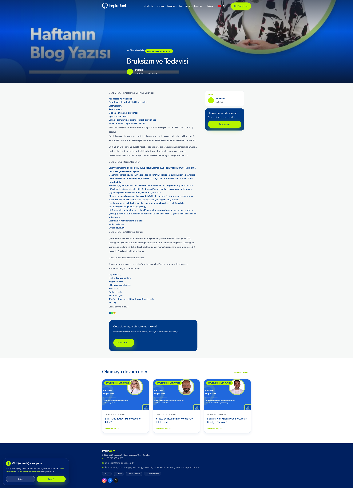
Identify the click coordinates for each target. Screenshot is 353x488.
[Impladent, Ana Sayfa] (114, 6)
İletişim (210, 6)
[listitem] (104, 480)
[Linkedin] (110, 313)
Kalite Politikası (134, 474)
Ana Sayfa (149, 6)
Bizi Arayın (239, 6)
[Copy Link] (114, 313)
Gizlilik (119, 474)
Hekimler (160, 6)
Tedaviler (171, 6)
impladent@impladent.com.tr (119, 463)
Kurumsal (198, 6)
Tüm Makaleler (137, 50)
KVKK (107, 474)
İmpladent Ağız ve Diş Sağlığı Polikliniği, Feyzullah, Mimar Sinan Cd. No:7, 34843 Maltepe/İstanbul (152, 468)
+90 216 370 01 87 (114, 458)
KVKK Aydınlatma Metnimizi (29, 472)
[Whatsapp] (112, 313)
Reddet (21, 479)
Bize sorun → (123, 343)
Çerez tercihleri (153, 474)
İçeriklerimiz (184, 6)
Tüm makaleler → (242, 372)
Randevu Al (224, 124)
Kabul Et (51, 479)
